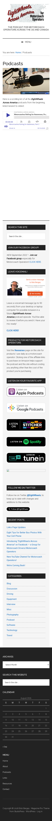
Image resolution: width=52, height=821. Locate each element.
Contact (6, 789)
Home (5, 761)
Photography (13, 614)
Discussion (12, 588)
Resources (7, 784)
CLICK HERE (35, 262)
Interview (11, 604)
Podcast (11, 620)
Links (5, 778)
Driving (10, 594)
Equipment (12, 599)
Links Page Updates (16, 527)
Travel (9, 635)
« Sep (5, 747)
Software (11, 625)
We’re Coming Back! (16, 565)
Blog (9, 583)
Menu (28, 42)
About (5, 766)
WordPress (30, 811)
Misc (9, 609)
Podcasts (7, 772)
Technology (12, 630)
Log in (39, 811)
